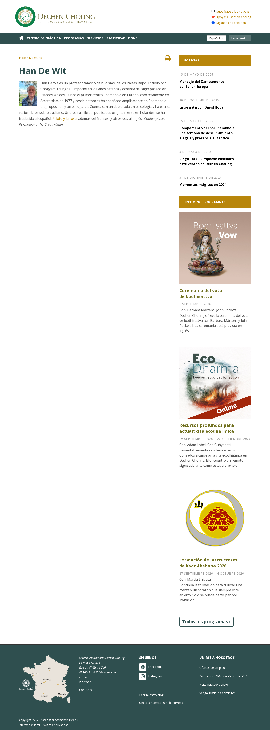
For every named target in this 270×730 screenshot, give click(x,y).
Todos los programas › (206, 621)
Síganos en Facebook (231, 23)
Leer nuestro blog (151, 695)
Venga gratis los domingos (217, 693)
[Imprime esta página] (168, 59)
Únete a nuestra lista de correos (161, 703)
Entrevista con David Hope (201, 107)
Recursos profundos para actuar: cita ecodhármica (206, 428)
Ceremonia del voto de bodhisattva (200, 293)
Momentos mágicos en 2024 (202, 184)
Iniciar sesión (239, 38)
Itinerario (85, 682)
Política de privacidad (56, 725)
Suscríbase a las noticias (233, 12)
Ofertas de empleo (212, 668)
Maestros (35, 58)
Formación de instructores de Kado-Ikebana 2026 (208, 563)
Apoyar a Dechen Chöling (233, 17)
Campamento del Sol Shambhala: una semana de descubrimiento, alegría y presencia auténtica (207, 133)
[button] (216, 38)
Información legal (29, 725)
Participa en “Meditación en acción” (223, 676)
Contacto (85, 690)
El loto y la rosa (64, 118)
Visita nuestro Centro (213, 684)
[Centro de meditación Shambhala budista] (57, 16)
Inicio (22, 58)
